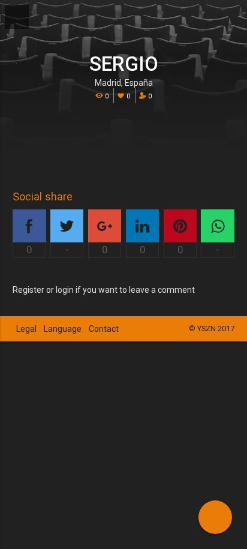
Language (63, 329)
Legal (26, 329)
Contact (104, 329)
